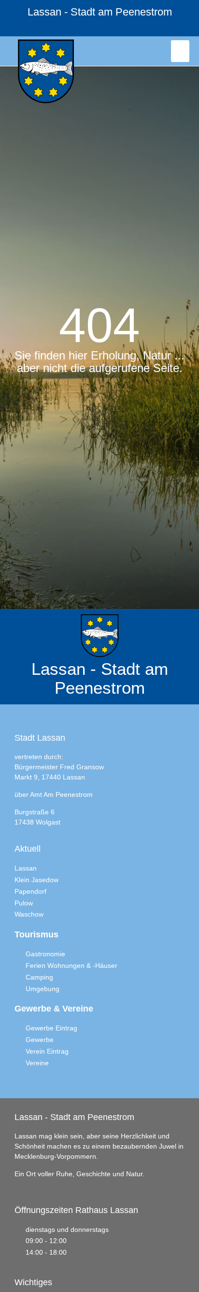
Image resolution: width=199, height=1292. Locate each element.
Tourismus (36, 934)
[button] (180, 51)
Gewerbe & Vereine (53, 1008)
